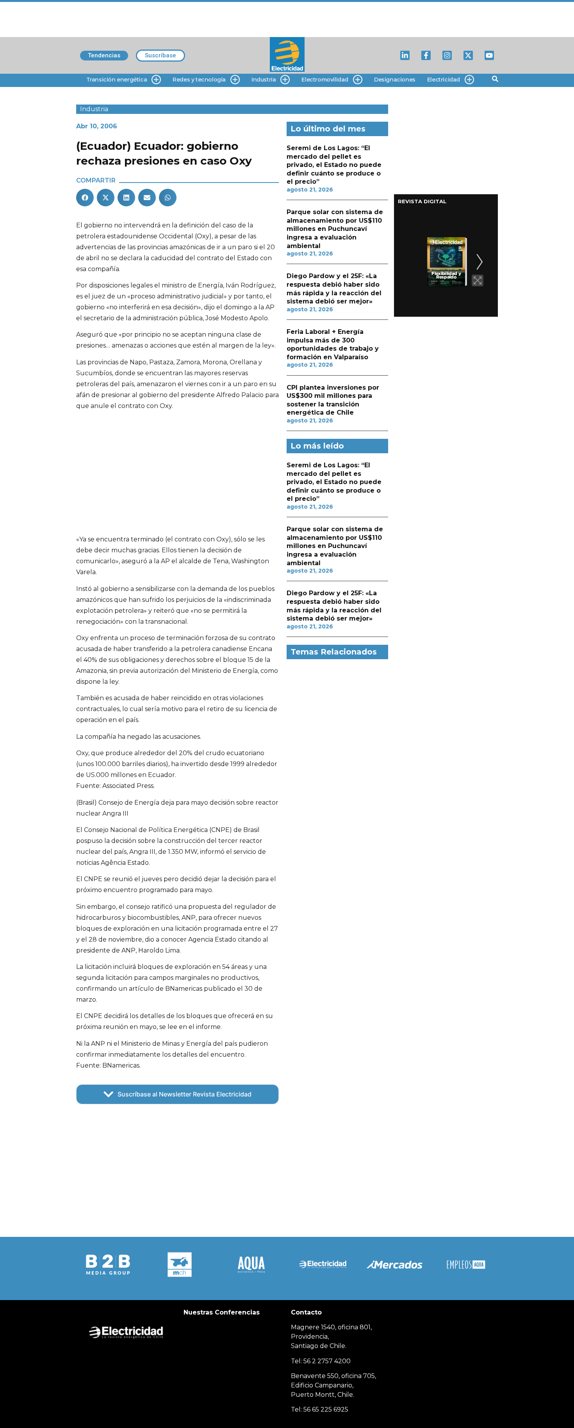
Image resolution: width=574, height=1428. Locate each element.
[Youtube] (489, 55)
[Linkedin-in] (405, 55)
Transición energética (116, 79)
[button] (85, 197)
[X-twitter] (468, 55)
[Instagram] (447, 55)
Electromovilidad (324, 79)
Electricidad (443, 79)
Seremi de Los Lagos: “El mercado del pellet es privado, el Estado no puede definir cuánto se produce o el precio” (334, 164)
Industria (263, 79)
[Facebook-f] (426, 55)
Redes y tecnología (199, 79)
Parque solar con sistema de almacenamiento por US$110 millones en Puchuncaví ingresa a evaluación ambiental (335, 228)
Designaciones (394, 79)
